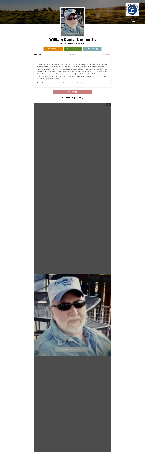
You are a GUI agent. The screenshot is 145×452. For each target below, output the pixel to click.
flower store (85, 83)
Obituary (38, 54)
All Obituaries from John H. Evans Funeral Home (132, 18)
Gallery (72, 54)
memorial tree (58, 83)
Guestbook (106, 54)
